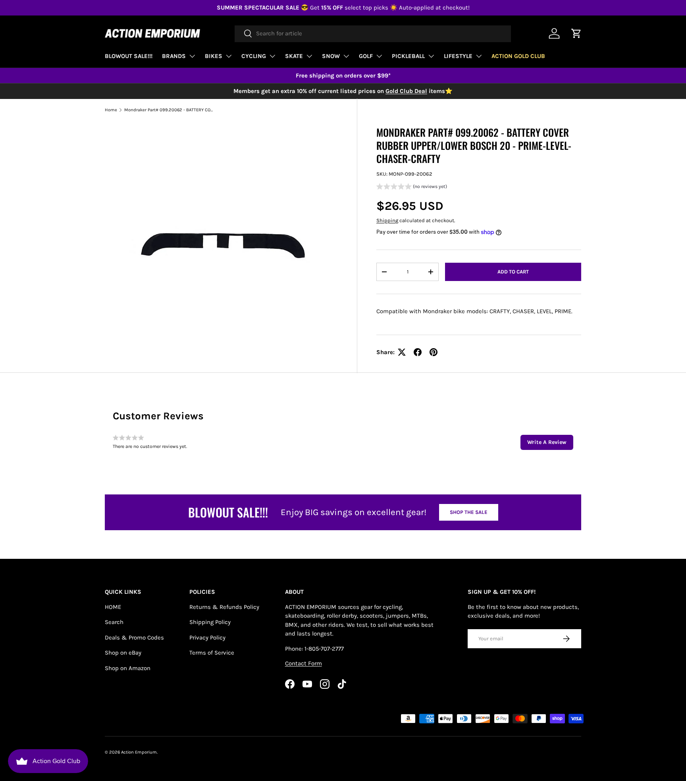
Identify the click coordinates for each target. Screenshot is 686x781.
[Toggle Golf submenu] (379, 56)
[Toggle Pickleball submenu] (431, 56)
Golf (366, 56)
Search (114, 622)
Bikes (213, 56)
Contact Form (303, 663)
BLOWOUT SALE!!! (128, 56)
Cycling (253, 56)
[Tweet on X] (402, 352)
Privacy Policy (207, 637)
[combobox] (373, 33)
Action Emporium (139, 752)
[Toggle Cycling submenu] (272, 56)
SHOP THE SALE (469, 512)
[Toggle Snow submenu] (346, 56)
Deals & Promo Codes (134, 637)
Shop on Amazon (127, 668)
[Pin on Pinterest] (433, 352)
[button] (411, 187)
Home (111, 109)
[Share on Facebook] (418, 352)
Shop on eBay (123, 652)
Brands (174, 56)
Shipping (387, 220)
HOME (113, 606)
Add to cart (513, 272)
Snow (331, 56)
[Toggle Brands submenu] (192, 56)
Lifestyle (458, 56)
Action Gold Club (518, 56)
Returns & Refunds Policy (224, 606)
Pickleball (408, 56)
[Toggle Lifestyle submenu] (479, 56)
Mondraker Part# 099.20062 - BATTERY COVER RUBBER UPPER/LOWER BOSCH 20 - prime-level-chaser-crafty (169, 109)
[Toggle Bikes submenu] (228, 56)
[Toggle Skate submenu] (309, 56)
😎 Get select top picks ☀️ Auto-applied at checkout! (343, 7)
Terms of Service (211, 652)
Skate (294, 56)
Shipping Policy (210, 622)
